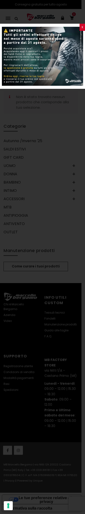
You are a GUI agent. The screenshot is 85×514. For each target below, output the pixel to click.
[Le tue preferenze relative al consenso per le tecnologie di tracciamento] (8, 505)
